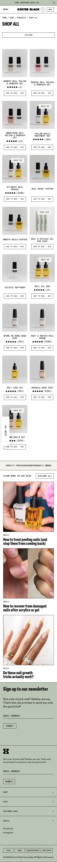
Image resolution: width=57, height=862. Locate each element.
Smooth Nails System (15, 239)
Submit (10, 726)
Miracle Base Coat (42, 387)
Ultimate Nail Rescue (15, 188)
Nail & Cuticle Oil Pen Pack (42, 240)
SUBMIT (9, 781)
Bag (50, 9)
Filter (28, 35)
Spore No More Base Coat (14, 337)
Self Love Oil (15, 387)
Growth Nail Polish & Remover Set (14, 82)
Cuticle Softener (15, 287)
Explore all (45, 476)
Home (4, 18)
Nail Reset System (42, 188)
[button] (6, 431)
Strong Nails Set (15, 437)
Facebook (8, 828)
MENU (5, 9)
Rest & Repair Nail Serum (42, 337)
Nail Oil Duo (42, 286)
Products (21, 18)
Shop (12, 18)
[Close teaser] (10, 415)
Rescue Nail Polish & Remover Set (42, 83)
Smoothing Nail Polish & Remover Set (15, 135)
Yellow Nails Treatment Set (42, 134)
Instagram (8, 832)
